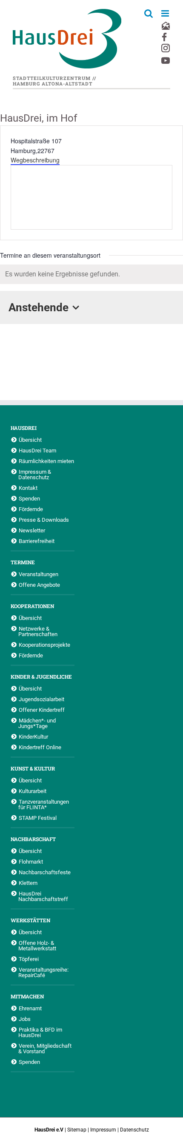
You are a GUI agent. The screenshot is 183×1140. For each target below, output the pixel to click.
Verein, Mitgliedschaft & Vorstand (44, 1048)
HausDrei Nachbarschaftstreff (43, 896)
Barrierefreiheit (36, 541)
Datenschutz (134, 1130)
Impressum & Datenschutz (34, 474)
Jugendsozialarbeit (41, 699)
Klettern (28, 883)
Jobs (25, 1019)
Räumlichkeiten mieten (46, 461)
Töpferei (29, 959)
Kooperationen (32, 606)
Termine (23, 562)
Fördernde (31, 509)
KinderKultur (33, 736)
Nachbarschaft (33, 839)
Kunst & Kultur (33, 768)
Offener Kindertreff (42, 710)
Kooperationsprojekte (44, 645)
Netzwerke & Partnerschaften (37, 631)
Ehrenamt (30, 1008)
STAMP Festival (38, 818)
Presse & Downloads (44, 520)
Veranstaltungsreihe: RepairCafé (43, 972)
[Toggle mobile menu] (165, 13)
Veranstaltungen (38, 574)
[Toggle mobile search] (148, 13)
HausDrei (24, 427)
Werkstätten (30, 920)
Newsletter (32, 530)
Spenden (29, 498)
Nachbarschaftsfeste (45, 872)
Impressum (103, 1130)
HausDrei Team (37, 450)
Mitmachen (27, 996)
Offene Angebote (39, 585)
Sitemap (76, 1130)
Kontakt (28, 488)
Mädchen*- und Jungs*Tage (37, 723)
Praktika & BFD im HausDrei (40, 1032)
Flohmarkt (31, 861)
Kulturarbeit (32, 791)
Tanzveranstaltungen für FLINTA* (43, 804)
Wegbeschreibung (35, 160)
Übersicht (30, 440)
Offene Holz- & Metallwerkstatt (37, 945)
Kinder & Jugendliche (41, 676)
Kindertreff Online (40, 747)
